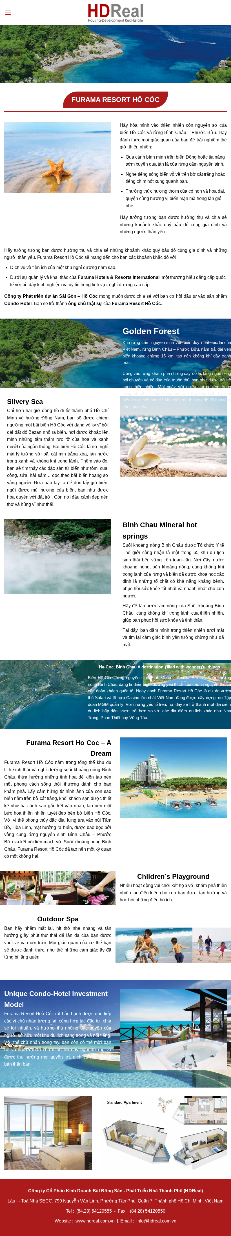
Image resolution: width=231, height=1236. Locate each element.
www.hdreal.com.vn (95, 1221)
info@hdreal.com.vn (156, 1221)
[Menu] (8, 12)
